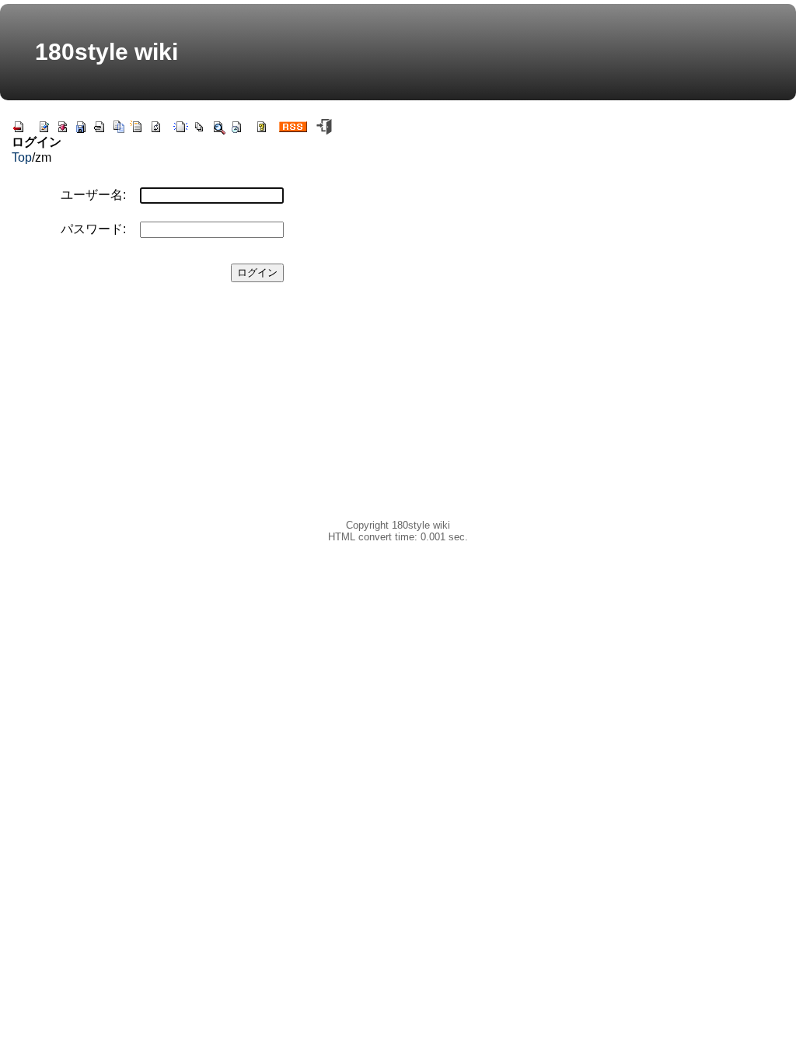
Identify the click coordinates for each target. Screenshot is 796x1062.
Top (22, 157)
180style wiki (106, 52)
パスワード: (93, 229)
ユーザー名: (93, 194)
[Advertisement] (172, 410)
